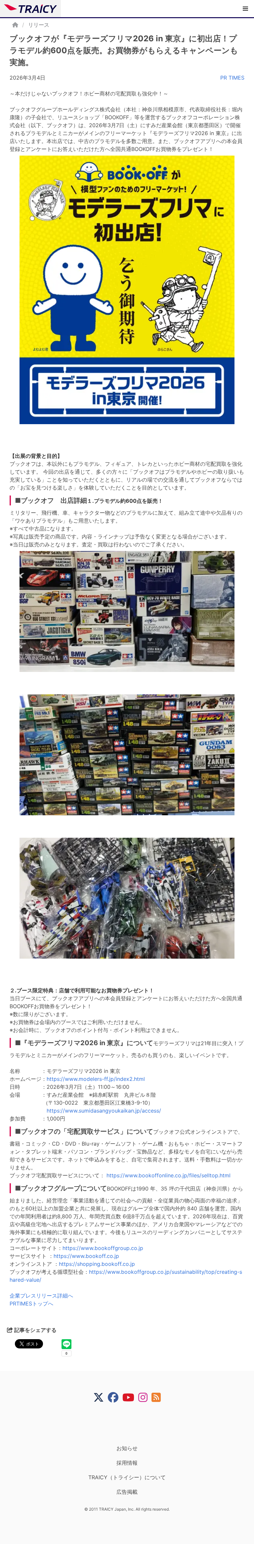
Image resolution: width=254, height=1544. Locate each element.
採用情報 (127, 1462)
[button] (245, 8)
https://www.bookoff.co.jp (86, 1256)
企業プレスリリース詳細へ (41, 1295)
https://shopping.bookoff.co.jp (97, 1264)
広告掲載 (127, 1492)
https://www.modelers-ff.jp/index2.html (96, 1079)
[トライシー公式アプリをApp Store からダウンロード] (131, 1423)
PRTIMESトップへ (31, 1303)
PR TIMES (232, 77)
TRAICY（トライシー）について (127, 1477)
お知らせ (127, 1448)
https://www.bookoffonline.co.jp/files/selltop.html (168, 1175)
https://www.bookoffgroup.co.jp (103, 1248)
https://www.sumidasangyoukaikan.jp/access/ (104, 1110)
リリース (38, 24)
